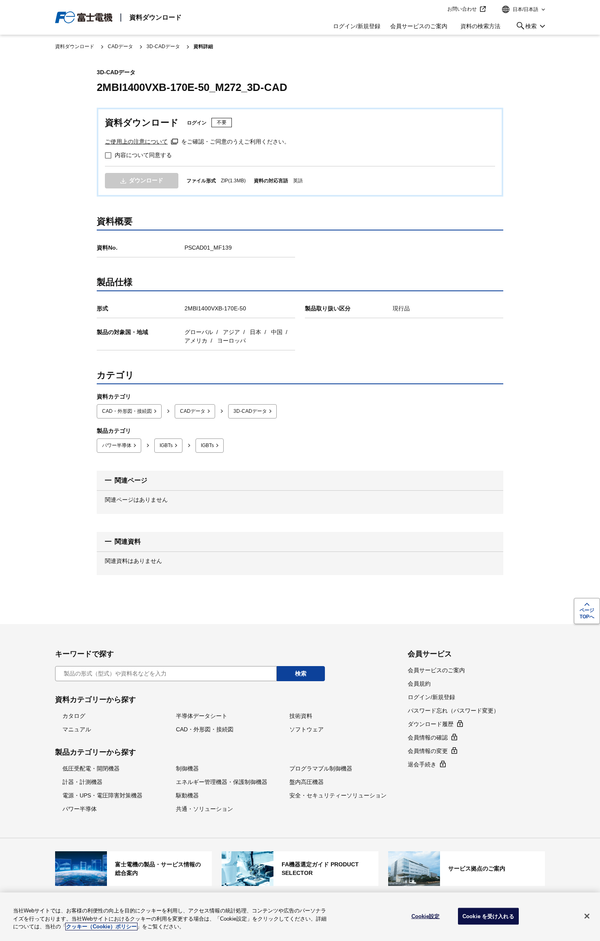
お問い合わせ (462, 9)
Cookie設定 (425, 916)
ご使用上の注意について (136, 141)
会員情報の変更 (428, 751)
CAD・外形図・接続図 (127, 411)
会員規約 (419, 683)
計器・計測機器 (82, 782)
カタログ (73, 716)
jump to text (438, 9)
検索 (525, 27)
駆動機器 (187, 795)
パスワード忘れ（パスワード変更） (453, 710)
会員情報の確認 (428, 737)
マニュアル (76, 729)
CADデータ (120, 46)
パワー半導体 (116, 445)
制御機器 (187, 768)
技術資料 (300, 716)
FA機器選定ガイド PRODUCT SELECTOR (300, 868)
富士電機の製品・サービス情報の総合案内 (133, 868)
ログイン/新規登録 (356, 26)
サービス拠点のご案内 (466, 868)
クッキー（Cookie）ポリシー (101, 926)
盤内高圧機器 (306, 782)
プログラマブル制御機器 (320, 768)
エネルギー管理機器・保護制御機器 (221, 782)
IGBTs (166, 445)
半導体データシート (201, 716)
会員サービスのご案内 (418, 26)
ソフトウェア (306, 729)
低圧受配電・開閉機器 (91, 768)
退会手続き (422, 764)
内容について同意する (143, 155)
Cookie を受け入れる (488, 916)
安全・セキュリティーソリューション (338, 795)
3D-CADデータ (163, 46)
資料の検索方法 (480, 26)
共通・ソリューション (204, 809)
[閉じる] (587, 916)
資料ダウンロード (155, 17)
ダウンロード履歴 (430, 724)
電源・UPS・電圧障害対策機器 (102, 795)
